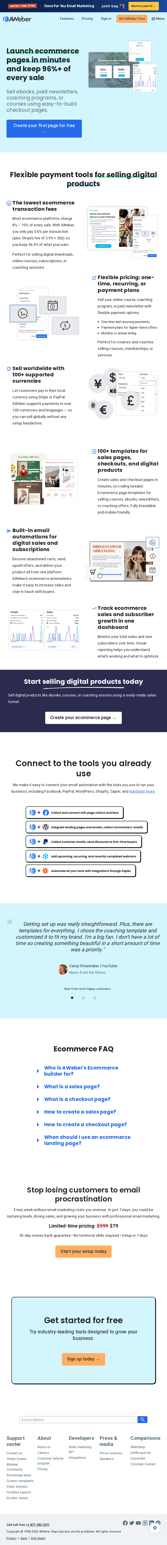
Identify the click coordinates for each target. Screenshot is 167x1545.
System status (17, 1498)
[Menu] (158, 18)
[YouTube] (138, 1523)
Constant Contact (143, 1464)
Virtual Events (17, 1459)
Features (67, 18)
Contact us (14, 1453)
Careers (43, 1452)
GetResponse (141, 1452)
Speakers (107, 1459)
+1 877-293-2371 (38, 1525)
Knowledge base (19, 1475)
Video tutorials (17, 1486)
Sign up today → (83, 1359)
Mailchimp (138, 1447)
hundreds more (142, 791)
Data (24, 1538)
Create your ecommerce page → (83, 717)
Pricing (87, 18)
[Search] (142, 1419)
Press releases (111, 1453)
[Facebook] (125, 1523)
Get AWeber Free (132, 18)
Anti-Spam (38, 1538)
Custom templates (20, 1481)
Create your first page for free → (44, 128)
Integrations (77, 1457)
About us (44, 1447)
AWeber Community (15, 1467)
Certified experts (19, 1492)
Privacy (11, 1538)
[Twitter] (131, 1523)
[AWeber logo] (16, 19)
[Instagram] (145, 1523)
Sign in (106, 18)
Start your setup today (83, 1251)
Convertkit (138, 1458)
